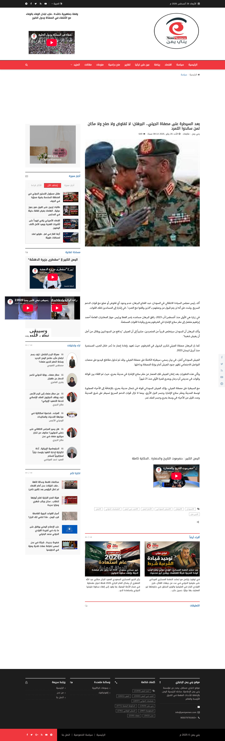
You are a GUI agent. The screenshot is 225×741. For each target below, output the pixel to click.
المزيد (76, 64)
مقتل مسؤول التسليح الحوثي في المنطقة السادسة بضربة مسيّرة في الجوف (44, 197)
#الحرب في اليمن (131, 509)
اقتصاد (168, 64)
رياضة (157, 64)
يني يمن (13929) (147, 706)
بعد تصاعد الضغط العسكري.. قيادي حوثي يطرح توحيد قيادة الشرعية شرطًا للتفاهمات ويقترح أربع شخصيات (172, 571)
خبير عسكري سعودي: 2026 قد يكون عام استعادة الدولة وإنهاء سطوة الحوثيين (115, 571)
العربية (56, 4)
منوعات (100, 64)
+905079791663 (188, 718)
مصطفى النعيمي (55, 365)
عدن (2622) (149, 715)
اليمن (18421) (123, 696)
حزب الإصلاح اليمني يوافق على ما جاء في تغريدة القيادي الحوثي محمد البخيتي (44, 530)
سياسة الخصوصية (83, 735)
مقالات (88, 64)
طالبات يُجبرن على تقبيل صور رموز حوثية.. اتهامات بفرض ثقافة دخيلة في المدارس (44, 211)
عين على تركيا (142, 64)
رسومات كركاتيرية (100, 688)
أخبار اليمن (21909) (141, 691)
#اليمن (98, 509)
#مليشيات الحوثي (113, 509)
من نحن (60, 693)
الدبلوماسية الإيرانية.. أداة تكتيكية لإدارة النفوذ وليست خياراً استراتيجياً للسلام (48, 452)
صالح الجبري (58, 405)
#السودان (190, 509)
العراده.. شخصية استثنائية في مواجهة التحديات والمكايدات (47, 415)
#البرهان (178, 509)
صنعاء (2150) (134, 715)
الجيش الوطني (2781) (126, 710)
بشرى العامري (57, 382)
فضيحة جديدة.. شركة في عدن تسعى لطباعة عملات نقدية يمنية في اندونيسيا (43, 546)
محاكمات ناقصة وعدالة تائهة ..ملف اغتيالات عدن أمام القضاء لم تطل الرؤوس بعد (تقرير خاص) (44, 485)
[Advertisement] (112, 98)
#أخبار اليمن (147, 509)
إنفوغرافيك (103, 693)
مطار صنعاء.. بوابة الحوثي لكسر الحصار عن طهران (47, 377)
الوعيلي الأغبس (56, 420)
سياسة (180, 64)
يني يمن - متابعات (189, 567)
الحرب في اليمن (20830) (144, 696)
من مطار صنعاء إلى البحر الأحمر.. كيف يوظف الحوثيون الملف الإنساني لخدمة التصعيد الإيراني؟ (46, 397)
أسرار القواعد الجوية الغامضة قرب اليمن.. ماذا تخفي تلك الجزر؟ (43, 515)
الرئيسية (192, 64)
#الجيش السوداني (163, 509)
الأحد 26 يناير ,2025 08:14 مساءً (163, 134)
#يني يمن (194, 514)
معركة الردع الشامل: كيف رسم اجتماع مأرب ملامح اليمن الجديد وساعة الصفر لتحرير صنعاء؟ (47, 358)
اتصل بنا (60, 697)
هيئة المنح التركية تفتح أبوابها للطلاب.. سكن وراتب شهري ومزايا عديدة (45, 501)
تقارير (127, 64)
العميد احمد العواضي (54, 460)
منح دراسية (114, 64)
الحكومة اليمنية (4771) (125, 706)
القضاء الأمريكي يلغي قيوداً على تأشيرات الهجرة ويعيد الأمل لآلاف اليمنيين (44, 224)
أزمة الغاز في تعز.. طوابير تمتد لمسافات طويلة (46, 236)
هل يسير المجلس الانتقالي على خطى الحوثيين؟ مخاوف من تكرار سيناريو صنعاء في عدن (47, 432)
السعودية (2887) (147, 710)
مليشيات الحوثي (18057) (143, 701)
